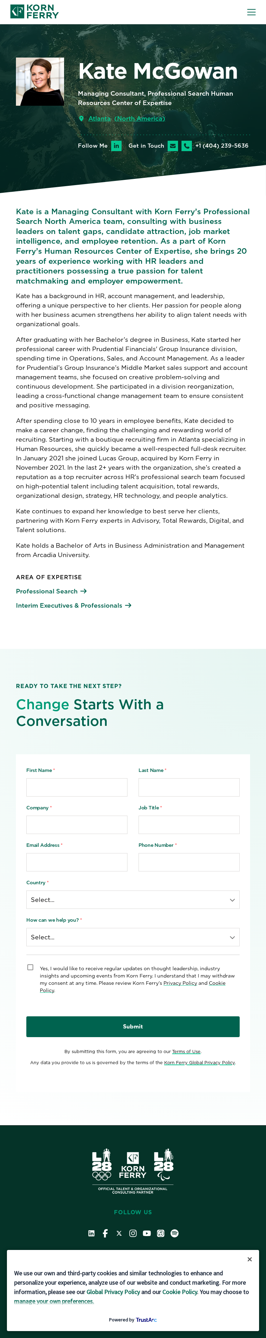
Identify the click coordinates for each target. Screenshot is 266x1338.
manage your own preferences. (54, 1301)
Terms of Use (186, 1051)
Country (37, 882)
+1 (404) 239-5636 (222, 146)
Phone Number (158, 845)
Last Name (153, 770)
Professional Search (47, 591)
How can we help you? (54, 920)
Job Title (150, 807)
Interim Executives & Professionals (69, 605)
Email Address (44, 845)
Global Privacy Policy (113, 1292)
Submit (133, 1026)
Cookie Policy (179, 1292)
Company (39, 807)
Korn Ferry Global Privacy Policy (199, 1062)
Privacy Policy (180, 983)
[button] (251, 12)
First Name (40, 770)
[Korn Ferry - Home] (34, 12)
